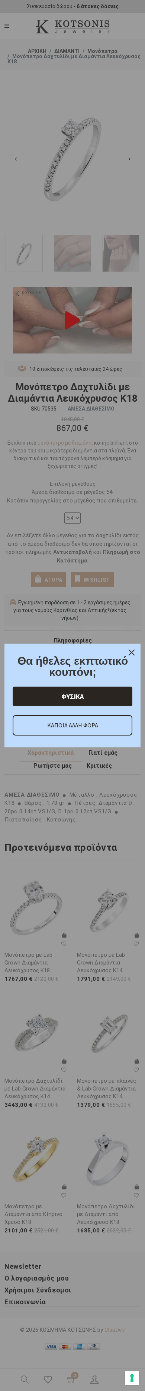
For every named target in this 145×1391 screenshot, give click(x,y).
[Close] (132, 652)
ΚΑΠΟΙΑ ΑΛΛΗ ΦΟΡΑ (72, 725)
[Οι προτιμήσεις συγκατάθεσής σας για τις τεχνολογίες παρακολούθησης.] (132, 1378)
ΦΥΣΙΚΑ (72, 696)
